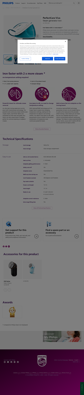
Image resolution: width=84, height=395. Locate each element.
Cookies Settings (25, 58)
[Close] (65, 41)
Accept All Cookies (59, 58)
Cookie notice (55, 54)
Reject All (47, 58)
